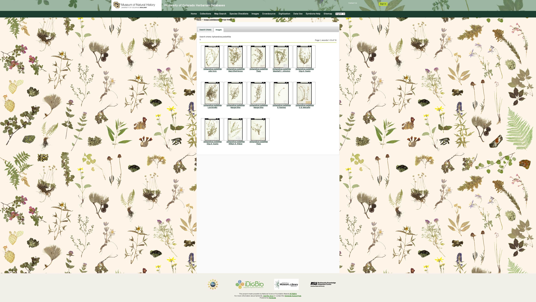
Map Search (220, 14)
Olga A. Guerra (304, 71)
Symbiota (272, 298)
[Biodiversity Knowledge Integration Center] (323, 284)
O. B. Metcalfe (304, 107)
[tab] (205, 30)
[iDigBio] (249, 284)
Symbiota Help (313, 14)
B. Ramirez (281, 107)
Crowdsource (269, 14)
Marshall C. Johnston (281, 71)
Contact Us (352, 3)
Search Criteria (205, 30)
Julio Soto (212, 71)
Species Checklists (239, 14)
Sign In (383, 4)
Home (194, 14)
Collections (205, 14)
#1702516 (293, 294)
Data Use (298, 14)
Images (255, 14)
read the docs (268, 296)
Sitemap (328, 14)
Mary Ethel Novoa (235, 71)
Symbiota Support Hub (293, 296)
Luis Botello (212, 107)
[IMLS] (286, 284)
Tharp (258, 71)
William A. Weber (235, 144)
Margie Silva (235, 107)
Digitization (284, 14)
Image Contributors (211, 20)
